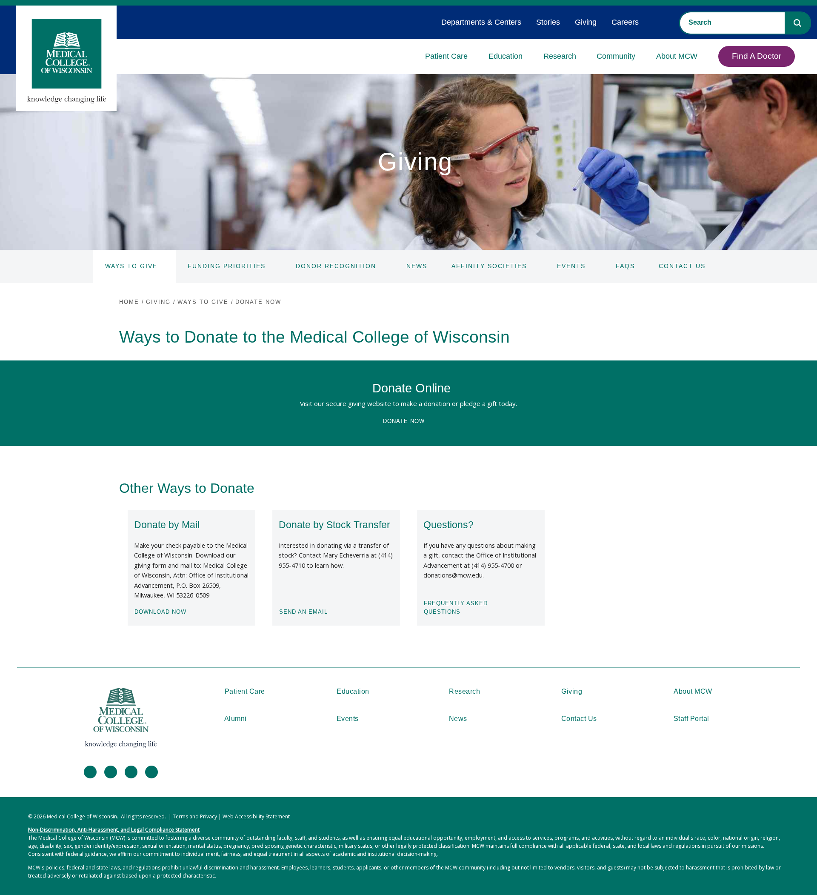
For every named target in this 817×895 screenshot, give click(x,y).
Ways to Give (131, 266)
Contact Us (682, 266)
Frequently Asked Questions (456, 607)
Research (559, 56)
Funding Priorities (227, 266)
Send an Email (303, 612)
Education (505, 56)
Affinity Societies (489, 266)
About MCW (676, 56)
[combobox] (732, 22)
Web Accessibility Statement (256, 816)
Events (571, 266)
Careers (625, 22)
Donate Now (404, 421)
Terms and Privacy (195, 816)
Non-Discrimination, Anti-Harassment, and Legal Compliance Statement (114, 829)
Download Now (160, 612)
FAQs (625, 266)
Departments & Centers (481, 22)
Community (616, 56)
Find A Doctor (756, 55)
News (416, 266)
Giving (586, 22)
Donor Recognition (336, 266)
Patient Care (446, 56)
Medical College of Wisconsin (82, 816)
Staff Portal (691, 718)
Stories (548, 22)
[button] (797, 23)
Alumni (235, 718)
